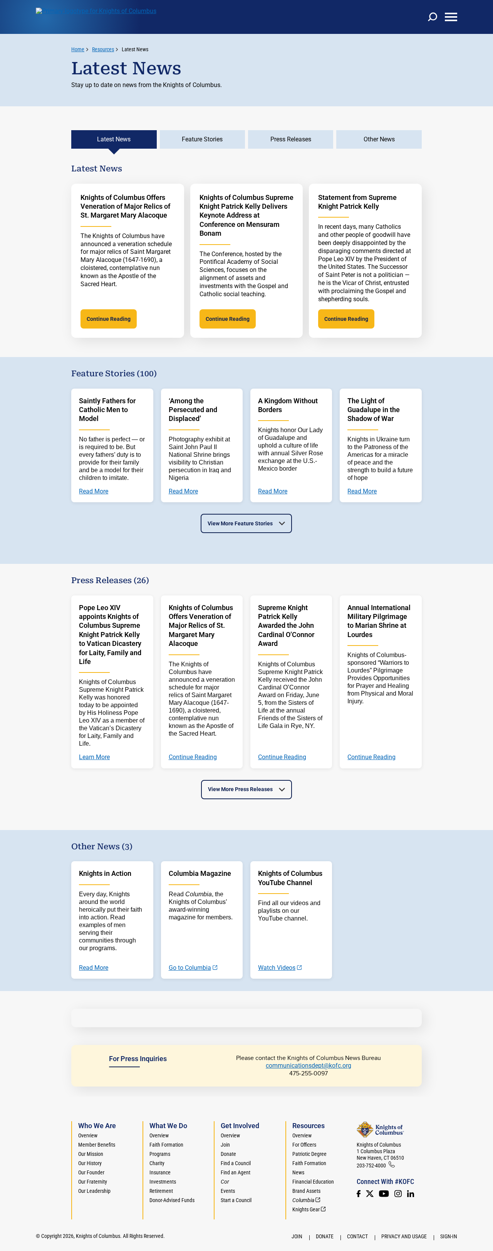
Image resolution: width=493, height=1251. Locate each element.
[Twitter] (370, 1193)
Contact (357, 1236)
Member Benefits (96, 1145)
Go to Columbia (190, 967)
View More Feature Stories (240, 523)
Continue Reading (109, 319)
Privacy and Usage (404, 1236)
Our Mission (90, 1154)
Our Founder (91, 1172)
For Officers (304, 1145)
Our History (90, 1163)
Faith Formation (166, 1145)
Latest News (135, 49)
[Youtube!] (384, 1193)
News (298, 1172)
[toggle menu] (451, 17)
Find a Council (236, 1163)
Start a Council (236, 1200)
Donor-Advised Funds (172, 1200)
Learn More (94, 757)
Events (228, 1191)
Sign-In (448, 1236)
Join (225, 1145)
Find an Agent (235, 1172)
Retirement (161, 1191)
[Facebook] (359, 1193)
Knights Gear (306, 1209)
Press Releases (290, 139)
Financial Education (313, 1182)
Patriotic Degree (309, 1154)
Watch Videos (276, 967)
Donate (228, 1154)
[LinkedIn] (410, 1193)
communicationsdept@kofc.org (308, 1065)
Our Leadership (94, 1191)
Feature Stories (202, 139)
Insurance (160, 1172)
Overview (87, 1135)
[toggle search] (432, 17)
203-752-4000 (371, 1165)
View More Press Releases (240, 789)
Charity (156, 1163)
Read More (93, 967)
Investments (162, 1182)
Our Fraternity (92, 1182)
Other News (379, 139)
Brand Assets (306, 1191)
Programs (159, 1154)
